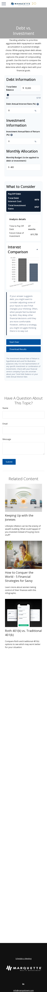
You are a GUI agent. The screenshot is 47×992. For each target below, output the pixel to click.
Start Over (14, 342)
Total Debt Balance (15, 88)
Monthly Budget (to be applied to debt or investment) (22, 159)
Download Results (18, 349)
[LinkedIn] (23, 984)
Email (5, 423)
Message (7, 439)
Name (5, 408)
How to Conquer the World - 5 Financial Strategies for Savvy (19, 576)
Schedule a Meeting (23, 958)
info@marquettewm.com (23, 990)
